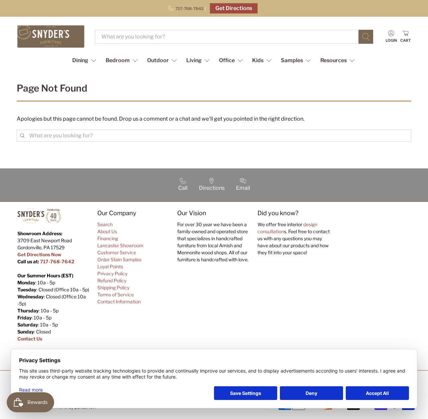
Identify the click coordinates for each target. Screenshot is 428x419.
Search (105, 224)
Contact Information (119, 301)
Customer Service (116, 252)
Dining (80, 60)
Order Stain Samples (119, 259)
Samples (292, 60)
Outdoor (158, 60)
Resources (333, 60)
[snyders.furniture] (50, 36)
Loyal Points (110, 266)
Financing (107, 238)
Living (194, 60)
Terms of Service (115, 294)
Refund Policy (111, 280)
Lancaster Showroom (120, 245)
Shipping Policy (113, 287)
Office (227, 60)
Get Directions (233, 8)
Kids (257, 60)
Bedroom (118, 60)
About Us (107, 231)
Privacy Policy (112, 273)
